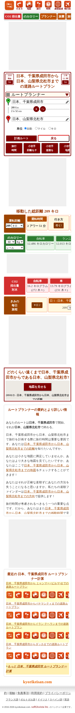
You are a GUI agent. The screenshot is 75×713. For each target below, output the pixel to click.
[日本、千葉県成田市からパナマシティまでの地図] (35, 615)
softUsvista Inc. (40, 706)
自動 (29, 128)
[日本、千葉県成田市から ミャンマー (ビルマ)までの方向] (18, 595)
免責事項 (23, 693)
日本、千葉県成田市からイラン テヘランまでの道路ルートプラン (37, 625)
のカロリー (31, 16)
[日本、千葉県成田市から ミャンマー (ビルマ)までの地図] (35, 595)
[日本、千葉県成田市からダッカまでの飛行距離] (60, 656)
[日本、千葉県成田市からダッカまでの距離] (10, 656)
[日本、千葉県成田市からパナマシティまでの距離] (10, 615)
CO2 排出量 (13, 16)
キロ (53, 128)
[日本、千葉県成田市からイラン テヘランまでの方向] (18, 635)
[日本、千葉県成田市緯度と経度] (52, 595)
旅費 (61, 16)
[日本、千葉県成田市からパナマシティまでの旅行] (27, 615)
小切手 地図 (67, 148)
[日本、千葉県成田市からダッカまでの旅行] (27, 656)
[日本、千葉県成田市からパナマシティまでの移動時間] (44, 615)
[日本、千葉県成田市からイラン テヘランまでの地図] (35, 635)
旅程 (70, 16)
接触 (12, 693)
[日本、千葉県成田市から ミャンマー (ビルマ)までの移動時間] (44, 595)
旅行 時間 (14, 148)
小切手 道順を (49, 148)
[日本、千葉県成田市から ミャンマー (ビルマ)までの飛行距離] (60, 595)
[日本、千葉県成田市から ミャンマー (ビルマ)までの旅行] (27, 595)
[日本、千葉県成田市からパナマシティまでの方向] (18, 615)
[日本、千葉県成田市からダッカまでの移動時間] (44, 656)
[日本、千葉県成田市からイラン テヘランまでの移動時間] (44, 635)
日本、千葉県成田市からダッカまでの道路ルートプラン (37, 646)
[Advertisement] (37, 46)
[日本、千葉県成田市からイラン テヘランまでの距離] (10, 635)
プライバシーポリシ (58, 693)
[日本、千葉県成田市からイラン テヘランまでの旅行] (27, 635)
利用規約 (37, 693)
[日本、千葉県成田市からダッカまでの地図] (35, 656)
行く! (59, 225)
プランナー (48, 16)
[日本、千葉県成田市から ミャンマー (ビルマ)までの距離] (10, 595)
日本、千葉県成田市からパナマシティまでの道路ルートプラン (37, 605)
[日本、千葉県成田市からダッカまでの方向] (18, 656)
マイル (42, 128)
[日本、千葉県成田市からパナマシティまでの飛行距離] (60, 615)
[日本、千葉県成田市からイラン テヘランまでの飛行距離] (60, 635)
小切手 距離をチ (32, 148)
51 (65, 78)
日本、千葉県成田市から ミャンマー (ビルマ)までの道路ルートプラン (37, 585)
